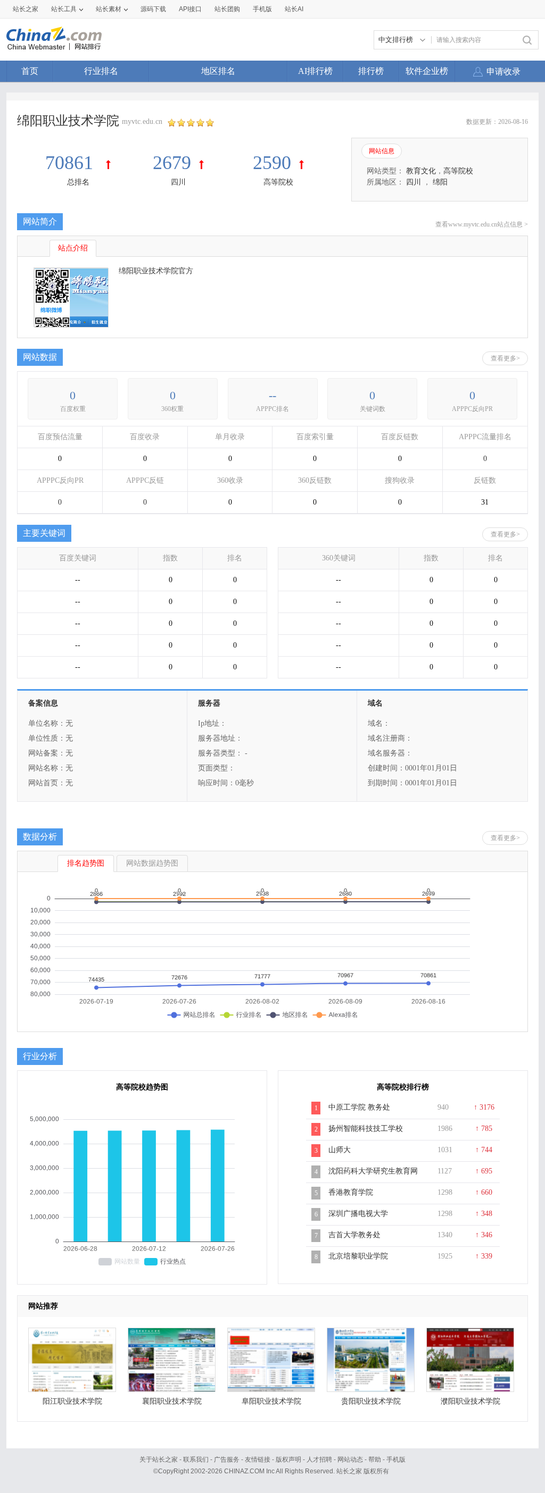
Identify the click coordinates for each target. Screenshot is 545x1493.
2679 (172, 162)
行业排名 (101, 71)
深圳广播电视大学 (358, 1214)
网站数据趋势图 (152, 863)
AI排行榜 (315, 71)
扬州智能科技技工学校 (365, 1129)
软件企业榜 (427, 71)
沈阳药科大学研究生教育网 (373, 1171)
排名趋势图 (85, 863)
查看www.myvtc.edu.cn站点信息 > (481, 224)
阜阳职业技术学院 (271, 1401)
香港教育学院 (350, 1192)
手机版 (396, 1459)
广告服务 (227, 1459)
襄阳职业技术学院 (172, 1401)
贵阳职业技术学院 (371, 1401)
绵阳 (440, 182)
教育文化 (421, 171)
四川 (178, 182)
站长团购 (227, 9)
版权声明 (288, 1459)
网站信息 (381, 151)
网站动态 (350, 1459)
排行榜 (371, 71)
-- (272, 395)
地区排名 (218, 71)
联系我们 (196, 1459)
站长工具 (64, 9)
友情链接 (257, 1459)
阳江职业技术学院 (72, 1401)
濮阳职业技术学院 (470, 1401)
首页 (29, 71)
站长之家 (25, 9)
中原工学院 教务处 (359, 1107)
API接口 (190, 9)
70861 (71, 162)
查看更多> (505, 358)
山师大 (339, 1150)
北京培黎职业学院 (358, 1256)
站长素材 (108, 9)
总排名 (78, 182)
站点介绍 (73, 248)
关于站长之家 (158, 1459)
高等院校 (278, 182)
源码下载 (153, 9)
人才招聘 (319, 1459)
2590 (272, 162)
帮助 (374, 1459)
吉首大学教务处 (354, 1235)
